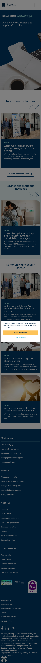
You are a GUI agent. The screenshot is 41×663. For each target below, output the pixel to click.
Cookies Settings (20, 337)
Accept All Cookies (20, 332)
